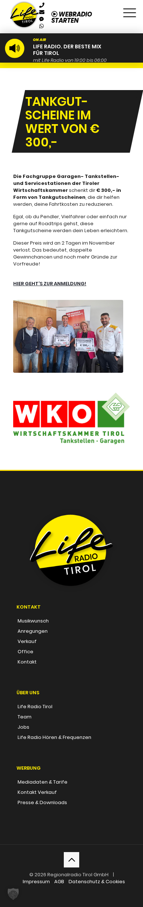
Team (25, 716)
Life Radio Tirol (35, 706)
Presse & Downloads (42, 802)
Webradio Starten (71, 17)
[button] (13, 894)
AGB (59, 881)
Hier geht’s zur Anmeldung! (49, 283)
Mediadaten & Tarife (42, 781)
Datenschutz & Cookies (97, 881)
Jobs (23, 727)
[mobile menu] (129, 11)
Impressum (36, 881)
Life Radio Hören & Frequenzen (54, 737)
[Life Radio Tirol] (24, 9)
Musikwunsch (33, 620)
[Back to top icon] (71, 859)
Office (25, 651)
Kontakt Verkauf (37, 792)
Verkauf (27, 641)
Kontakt (27, 661)
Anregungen (33, 631)
